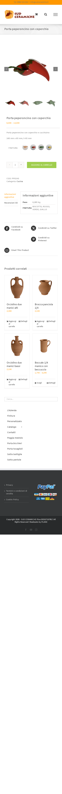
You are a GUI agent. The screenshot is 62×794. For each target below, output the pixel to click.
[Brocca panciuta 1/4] (45, 287)
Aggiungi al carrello (41, 165)
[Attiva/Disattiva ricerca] (45, 14)
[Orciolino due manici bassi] (16, 345)
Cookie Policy (12, 499)
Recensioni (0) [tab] (11, 203)
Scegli (39, 383)
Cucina (20, 181)
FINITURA (13, 148)
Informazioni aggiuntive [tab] (10, 195)
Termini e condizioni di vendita (16, 492)
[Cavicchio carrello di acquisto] (36, 14)
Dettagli (24, 321)
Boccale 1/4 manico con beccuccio (41, 366)
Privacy (9, 485)
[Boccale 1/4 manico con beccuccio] (45, 345)
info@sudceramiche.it (39, 2)
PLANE (44, 522)
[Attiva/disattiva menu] (55, 14)
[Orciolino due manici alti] (16, 287)
